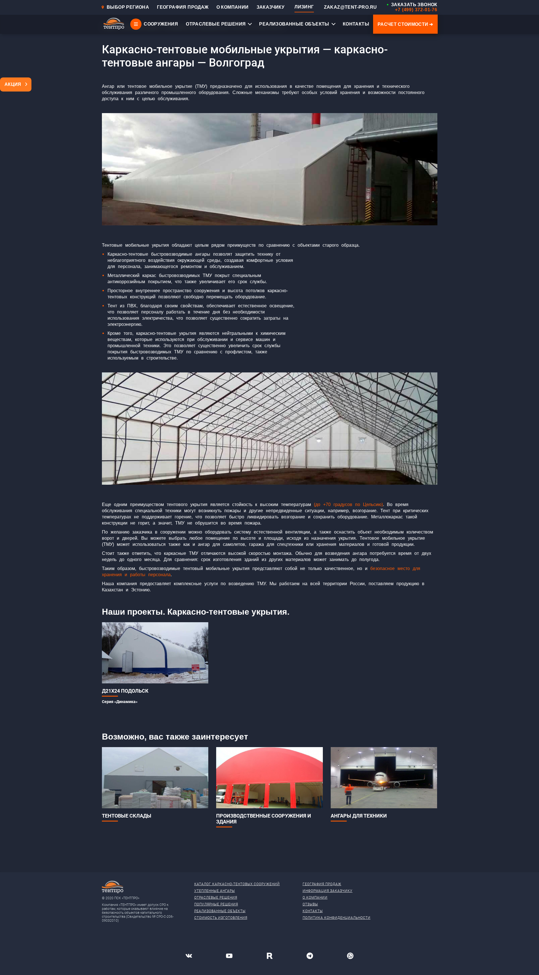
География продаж (322, 884)
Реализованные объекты (220, 911)
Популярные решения (216, 904)
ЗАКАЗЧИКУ (271, 7)
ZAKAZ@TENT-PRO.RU (350, 7)
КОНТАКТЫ (356, 24)
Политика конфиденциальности (337, 918)
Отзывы (310, 904)
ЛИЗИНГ (304, 6)
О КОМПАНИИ (232, 7)
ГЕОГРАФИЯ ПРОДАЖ (182, 7)
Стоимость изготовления (220, 918)
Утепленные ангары (214, 891)
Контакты (313, 911)
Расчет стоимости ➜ (405, 24)
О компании (315, 898)
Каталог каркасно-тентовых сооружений (237, 884)
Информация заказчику (328, 891)
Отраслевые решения (215, 898)
